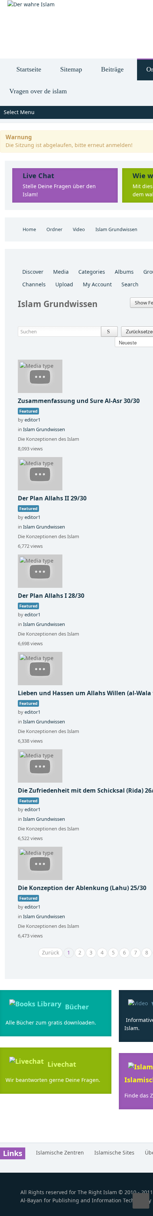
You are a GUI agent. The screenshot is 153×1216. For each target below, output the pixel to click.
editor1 (32, 419)
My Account (97, 284)
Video (79, 229)
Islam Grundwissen (44, 429)
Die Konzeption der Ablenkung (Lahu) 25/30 (82, 888)
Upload (64, 284)
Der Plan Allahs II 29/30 (52, 498)
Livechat (62, 1064)
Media (61, 271)
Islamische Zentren (60, 1152)
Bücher (77, 1006)
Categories (91, 271)
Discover (32, 271)
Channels (34, 284)
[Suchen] (109, 331)
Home (29, 229)
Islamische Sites (114, 1152)
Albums (124, 271)
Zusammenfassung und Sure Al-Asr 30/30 (79, 401)
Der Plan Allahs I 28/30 (51, 596)
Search (130, 284)
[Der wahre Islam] (31, 4)
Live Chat (38, 175)
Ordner (54, 229)
